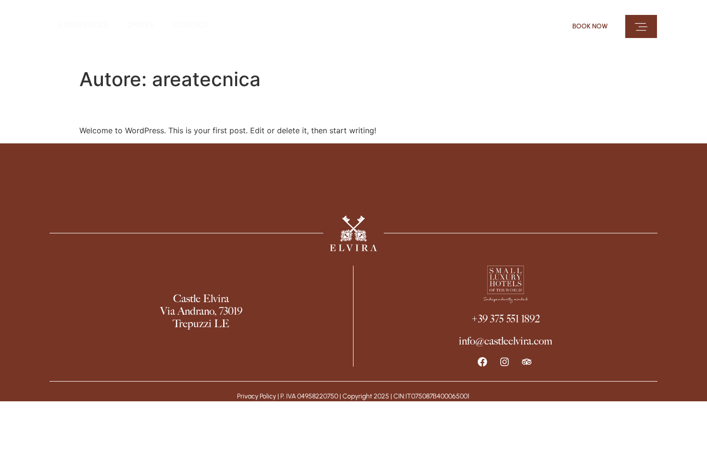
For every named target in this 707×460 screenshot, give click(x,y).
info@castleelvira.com (505, 340)
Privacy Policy (256, 396)
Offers (140, 24)
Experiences (83, 24)
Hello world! (122, 107)
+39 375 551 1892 (505, 318)
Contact (191, 24)
